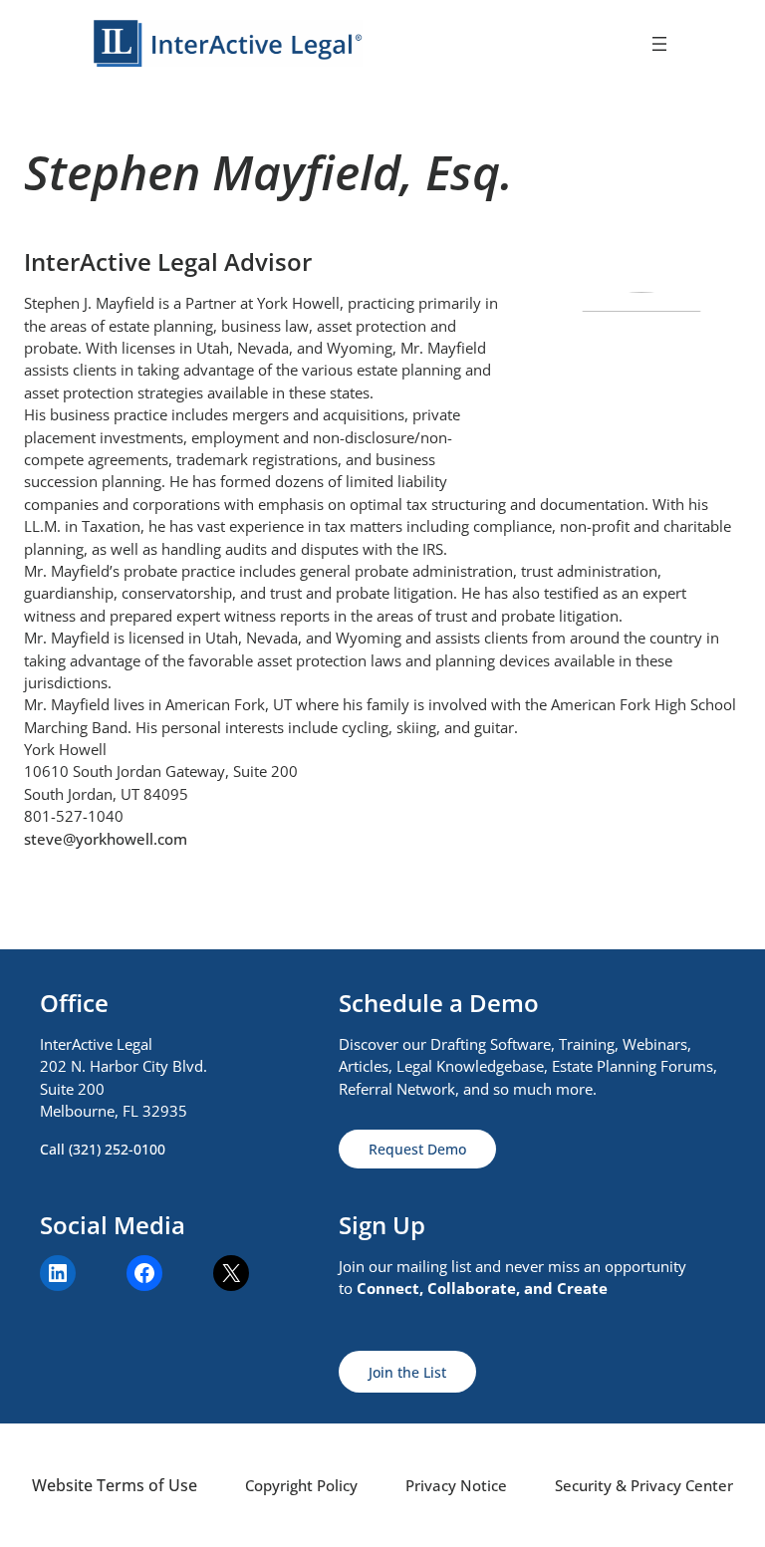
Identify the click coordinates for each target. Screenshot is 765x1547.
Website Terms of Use (114, 1485)
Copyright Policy (301, 1485)
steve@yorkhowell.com (105, 839)
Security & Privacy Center (644, 1485)
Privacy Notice (456, 1485)
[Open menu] (659, 44)
